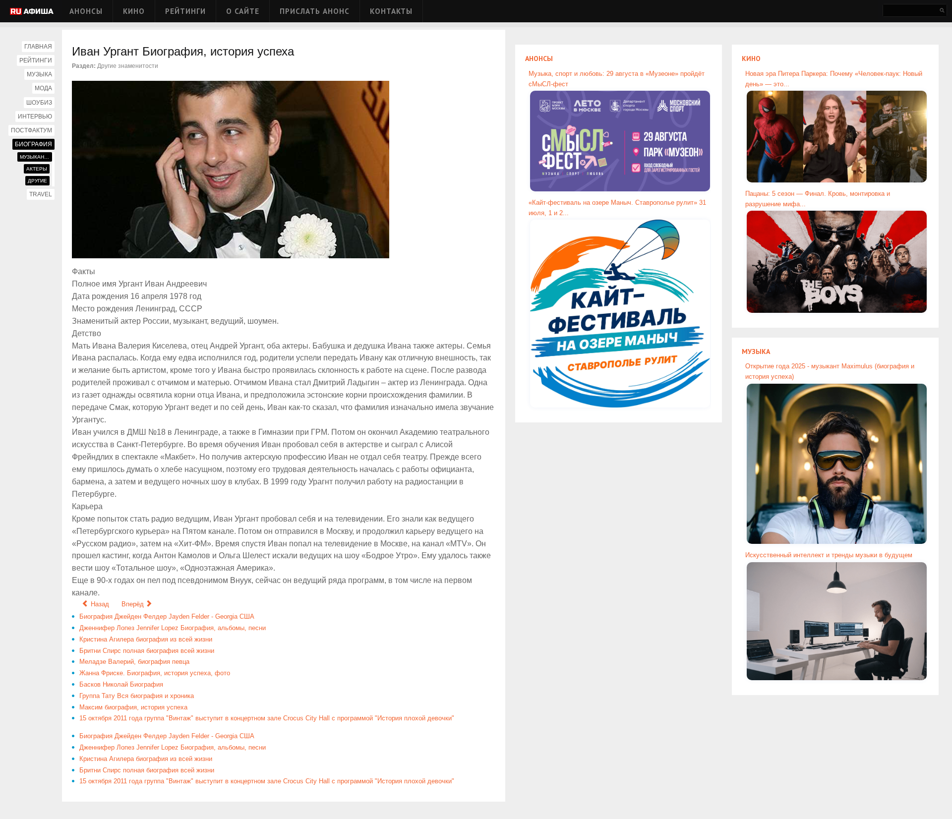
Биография (33, 144)
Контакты (391, 11)
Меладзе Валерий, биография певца (134, 661)
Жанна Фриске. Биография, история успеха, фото (154, 673)
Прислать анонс (315, 11)
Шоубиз (39, 102)
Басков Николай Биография (121, 684)
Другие (37, 180)
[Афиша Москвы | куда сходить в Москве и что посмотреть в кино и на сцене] (32, 12)
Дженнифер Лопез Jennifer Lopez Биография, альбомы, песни (172, 628)
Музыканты (36, 157)
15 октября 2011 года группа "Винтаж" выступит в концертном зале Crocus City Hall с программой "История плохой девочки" (266, 718)
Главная (38, 46)
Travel (40, 194)
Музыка (39, 74)
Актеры (36, 169)
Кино (134, 11)
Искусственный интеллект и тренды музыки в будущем (828, 555)
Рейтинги (185, 11)
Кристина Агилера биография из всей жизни (145, 639)
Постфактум (31, 130)
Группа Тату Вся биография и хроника (136, 696)
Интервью (35, 116)
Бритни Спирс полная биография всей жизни (146, 650)
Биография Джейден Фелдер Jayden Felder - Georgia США (166, 616)
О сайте (242, 11)
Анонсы (86, 11)
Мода (43, 88)
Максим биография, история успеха (133, 707)
